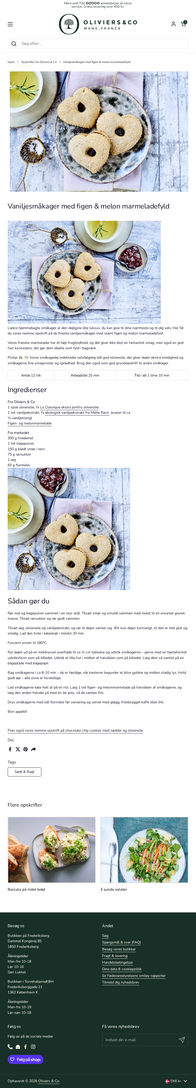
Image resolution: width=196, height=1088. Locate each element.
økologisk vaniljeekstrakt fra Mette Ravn (77, 412)
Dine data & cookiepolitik (122, 969)
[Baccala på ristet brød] (52, 850)
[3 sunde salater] (144, 850)
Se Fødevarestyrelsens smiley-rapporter (134, 975)
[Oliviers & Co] (98, 24)
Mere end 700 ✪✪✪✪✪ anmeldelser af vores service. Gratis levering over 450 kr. (98, 5)
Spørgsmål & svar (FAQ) (121, 942)
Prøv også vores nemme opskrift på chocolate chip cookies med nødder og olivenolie (75, 730)
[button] (183, 24)
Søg (105, 935)
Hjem (11, 62)
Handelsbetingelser (117, 962)
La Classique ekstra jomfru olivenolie (69, 407)
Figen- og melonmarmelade (30, 423)
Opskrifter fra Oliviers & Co (39, 62)
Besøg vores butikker (119, 949)
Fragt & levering (115, 955)
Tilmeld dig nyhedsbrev (120, 982)
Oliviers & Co (48, 1081)
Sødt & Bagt (24, 771)
